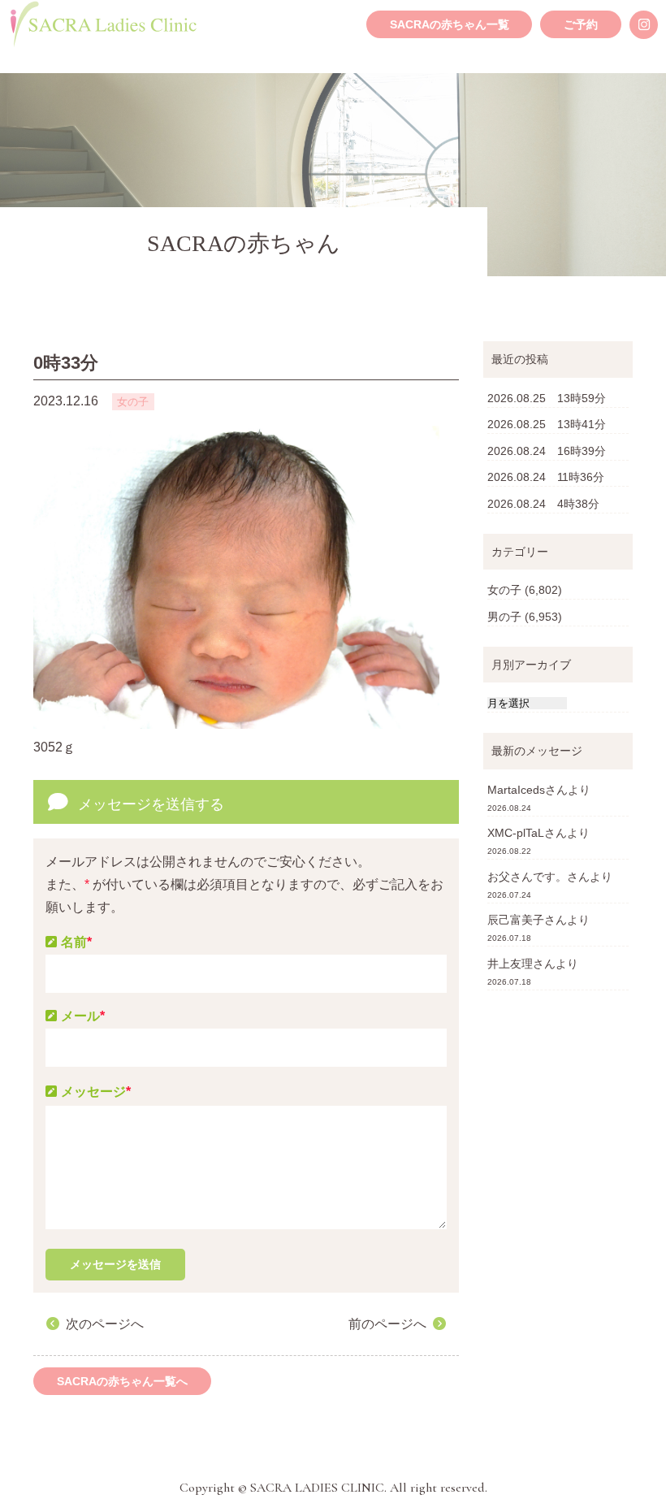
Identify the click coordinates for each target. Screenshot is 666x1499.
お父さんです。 (527, 876)
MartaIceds (516, 789)
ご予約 (581, 24)
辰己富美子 (515, 919)
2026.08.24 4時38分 (543, 503)
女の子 (504, 589)
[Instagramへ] (643, 24)
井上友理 (510, 963)
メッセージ (96, 1091)
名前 (76, 942)
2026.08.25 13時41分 (546, 424)
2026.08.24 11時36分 (545, 476)
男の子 (504, 616)
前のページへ (387, 1324)
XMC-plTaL (515, 832)
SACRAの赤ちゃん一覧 (449, 24)
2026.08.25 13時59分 (546, 398)
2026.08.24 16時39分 (546, 450)
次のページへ (105, 1324)
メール (83, 1016)
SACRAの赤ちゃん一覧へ (122, 1381)
